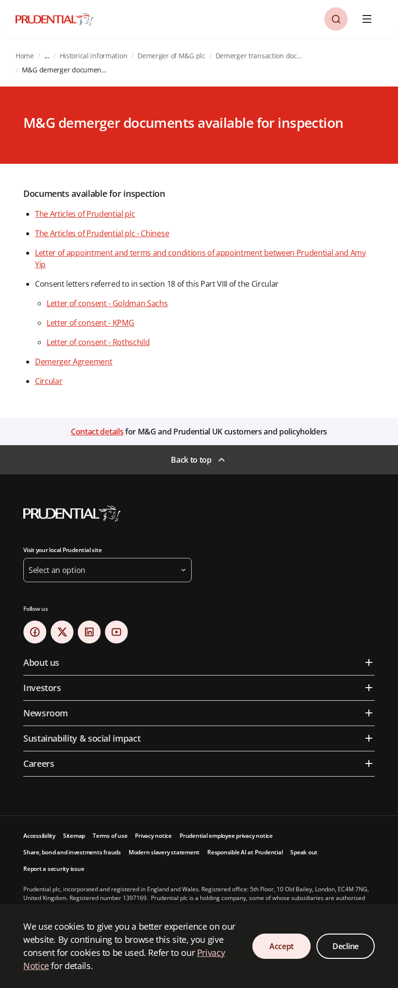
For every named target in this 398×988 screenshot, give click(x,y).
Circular (48, 381)
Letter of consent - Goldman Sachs (107, 303)
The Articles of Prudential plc (85, 213)
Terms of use (110, 836)
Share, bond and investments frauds (72, 852)
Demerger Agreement (73, 361)
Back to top (191, 459)
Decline (345, 946)
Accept (281, 946)
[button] (336, 19)
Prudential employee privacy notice (226, 836)
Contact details (97, 431)
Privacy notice (153, 836)
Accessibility (39, 836)
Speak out (303, 852)
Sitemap (74, 836)
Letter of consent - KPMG (90, 322)
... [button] (47, 55)
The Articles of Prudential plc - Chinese (102, 233)
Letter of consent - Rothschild (98, 342)
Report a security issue (53, 869)
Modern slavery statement (164, 852)
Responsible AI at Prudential (244, 852)
